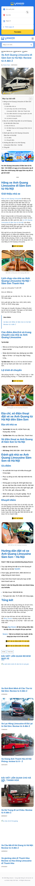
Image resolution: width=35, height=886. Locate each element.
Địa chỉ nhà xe (10, 125)
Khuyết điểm (10, 140)
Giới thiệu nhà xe (11, 106)
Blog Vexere (8, 618)
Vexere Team (6, 65)
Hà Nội (3, 651)
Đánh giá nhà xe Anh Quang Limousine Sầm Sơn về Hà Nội (16, 134)
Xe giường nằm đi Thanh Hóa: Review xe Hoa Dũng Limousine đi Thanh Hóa (16, 860)
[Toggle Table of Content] (30, 98)
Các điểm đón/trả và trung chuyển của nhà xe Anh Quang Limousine (19, 115)
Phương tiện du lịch (7, 51)
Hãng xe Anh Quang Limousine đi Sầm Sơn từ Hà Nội (17, 103)
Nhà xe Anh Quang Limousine (11, 198)
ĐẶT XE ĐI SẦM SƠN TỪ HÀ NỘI (18, 641)
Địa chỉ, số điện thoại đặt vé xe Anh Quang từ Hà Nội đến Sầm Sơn (18, 122)
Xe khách (24, 51)
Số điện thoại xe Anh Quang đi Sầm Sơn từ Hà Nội (19, 129)
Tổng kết (6, 147)
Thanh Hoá (10, 651)
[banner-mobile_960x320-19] (17, 156)
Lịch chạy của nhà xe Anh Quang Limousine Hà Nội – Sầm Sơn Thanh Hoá (18, 110)
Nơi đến (8, 15)
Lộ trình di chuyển (12, 118)
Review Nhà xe (17, 51)
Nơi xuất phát (10, 9)
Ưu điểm (9, 137)
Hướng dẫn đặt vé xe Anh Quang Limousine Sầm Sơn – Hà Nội (14, 144)
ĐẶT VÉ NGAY (18, 246)
